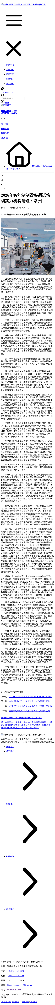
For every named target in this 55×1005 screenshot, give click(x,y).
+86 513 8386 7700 (16, 976)
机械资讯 (5, 129)
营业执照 (25, 1002)
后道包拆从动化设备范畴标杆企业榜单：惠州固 (30, 697)
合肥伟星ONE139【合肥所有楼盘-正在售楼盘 (21, 718)
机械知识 (5, 133)
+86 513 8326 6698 (16, 971)
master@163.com (14, 990)
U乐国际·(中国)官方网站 (10, 1002)
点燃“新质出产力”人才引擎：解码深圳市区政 (29, 701)
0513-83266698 (7, 92)
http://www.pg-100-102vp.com (19, 985)
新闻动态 (9, 112)
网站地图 (33, 1002)
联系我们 (5, 138)
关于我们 (5, 124)
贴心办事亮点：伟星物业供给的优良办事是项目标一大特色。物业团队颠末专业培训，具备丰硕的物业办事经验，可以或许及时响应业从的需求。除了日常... (26, 725)
